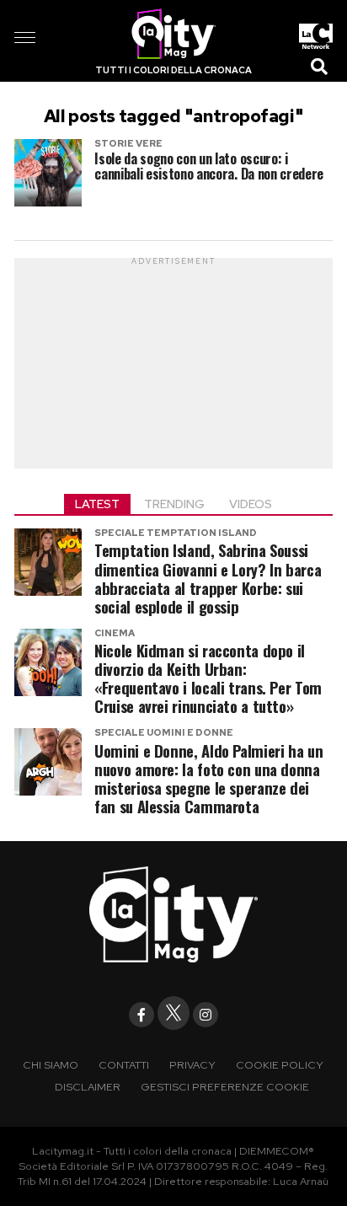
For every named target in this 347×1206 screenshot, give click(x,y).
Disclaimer (87, 1087)
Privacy (192, 1065)
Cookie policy (279, 1065)
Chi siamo (50, 1065)
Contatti (124, 1065)
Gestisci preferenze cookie (225, 1087)
